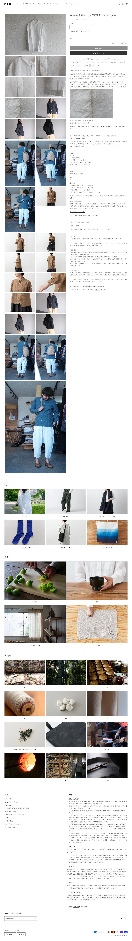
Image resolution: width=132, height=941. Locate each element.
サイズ (71, 23)
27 (103, 82)
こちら (97, 289)
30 (118, 82)
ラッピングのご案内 (10, 811)
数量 (71, 38)
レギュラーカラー (103, 62)
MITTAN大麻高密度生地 (86, 59)
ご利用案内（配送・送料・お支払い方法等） (17, 808)
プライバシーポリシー (11, 827)
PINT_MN (117, 935)
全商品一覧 (7, 799)
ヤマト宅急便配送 (77, 62)
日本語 (20, 934)
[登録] (35, 918)
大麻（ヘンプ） (76, 65)
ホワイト (116, 59)
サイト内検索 (8, 805)
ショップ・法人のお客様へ (12, 824)
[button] (34, 4)
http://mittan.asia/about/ (96, 286)
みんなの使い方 (9, 821)
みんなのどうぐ (9, 818)
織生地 (87, 65)
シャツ (99, 59)
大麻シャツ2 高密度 (118, 62)
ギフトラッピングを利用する (119, 43)
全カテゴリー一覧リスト (11, 802)
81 (83, 126)
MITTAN (74, 59)
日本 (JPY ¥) (9, 934)
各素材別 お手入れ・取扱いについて (15, 814)
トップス (107, 59)
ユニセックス (90, 62)
